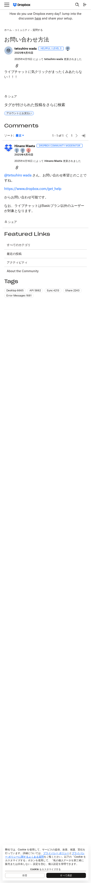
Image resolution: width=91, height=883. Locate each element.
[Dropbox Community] (22, 4)
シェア (10, 96)
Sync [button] (53, 290)
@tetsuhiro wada (18, 175)
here (38, 18)
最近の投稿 (14, 253)
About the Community (23, 271)
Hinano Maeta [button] (24, 146)
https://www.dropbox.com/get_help (32, 189)
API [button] (35, 290)
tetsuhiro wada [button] (25, 48)
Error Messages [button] (19, 295)
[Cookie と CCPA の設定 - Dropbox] (45, 862)
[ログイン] (85, 4)
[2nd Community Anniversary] (16, 151)
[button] (8, 50)
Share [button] (72, 290)
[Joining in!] (67, 49)
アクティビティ (17, 262)
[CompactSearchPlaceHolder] (77, 4)
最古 (20, 136)
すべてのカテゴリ (18, 245)
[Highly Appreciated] (28, 151)
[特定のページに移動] (83, 135)
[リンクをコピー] (16, 65)
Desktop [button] (14, 290)
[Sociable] (22, 151)
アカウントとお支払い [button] (19, 113)
